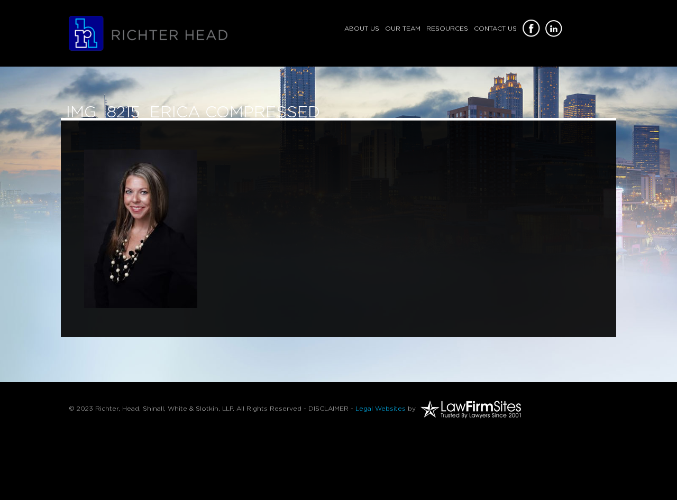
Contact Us (495, 28)
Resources (447, 28)
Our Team (402, 28)
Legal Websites (380, 408)
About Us (361, 28)
